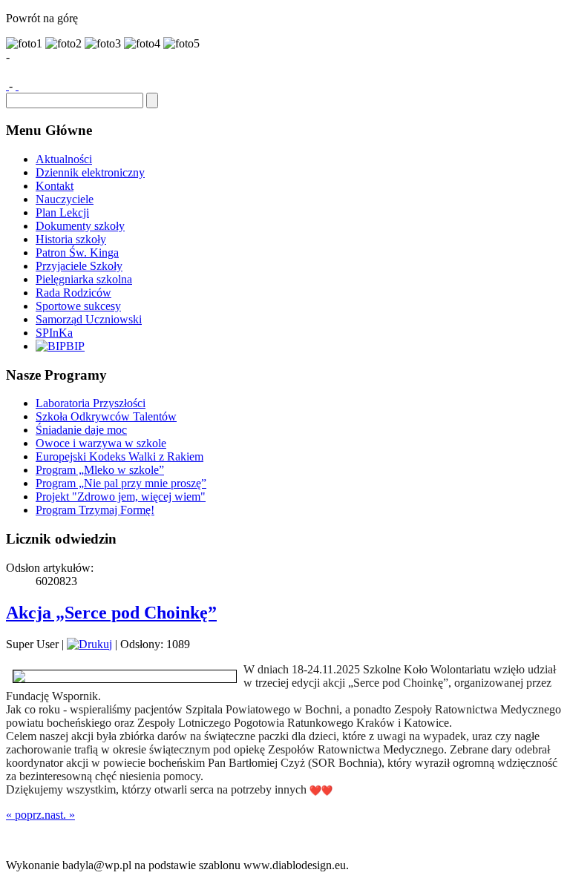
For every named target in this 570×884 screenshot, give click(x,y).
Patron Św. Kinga (77, 252)
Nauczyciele (65, 199)
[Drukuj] (89, 644)
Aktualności (64, 159)
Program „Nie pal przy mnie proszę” (121, 483)
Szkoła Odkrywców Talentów (106, 416)
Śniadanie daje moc (81, 429)
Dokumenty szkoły (80, 226)
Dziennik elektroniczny (90, 172)
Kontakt (54, 185)
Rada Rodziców (73, 292)
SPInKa (54, 332)
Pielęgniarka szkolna (84, 279)
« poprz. (25, 814)
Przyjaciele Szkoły (79, 266)
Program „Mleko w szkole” (100, 470)
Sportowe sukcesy (78, 306)
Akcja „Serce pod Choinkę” (111, 612)
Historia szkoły (71, 239)
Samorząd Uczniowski (89, 319)
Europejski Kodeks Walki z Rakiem (119, 456)
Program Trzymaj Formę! (95, 510)
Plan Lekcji (62, 212)
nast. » (60, 814)
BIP (75, 346)
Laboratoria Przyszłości (90, 403)
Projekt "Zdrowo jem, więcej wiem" (121, 496)
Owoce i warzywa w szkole (101, 443)
